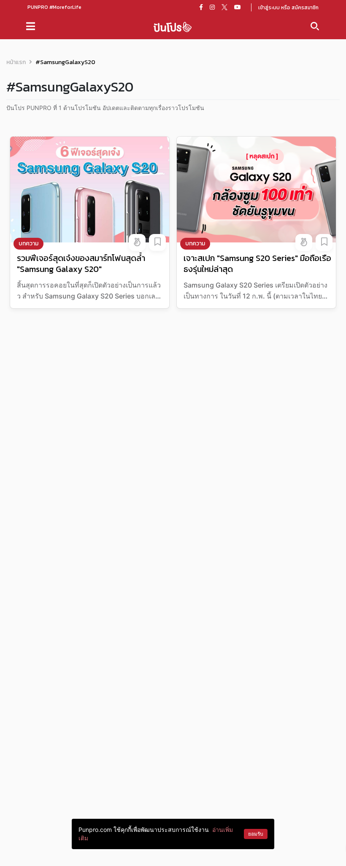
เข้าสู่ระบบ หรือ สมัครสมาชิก (288, 7)
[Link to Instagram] (212, 7)
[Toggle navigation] (30, 26)
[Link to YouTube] (237, 7)
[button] (137, 242)
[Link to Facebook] (201, 7)
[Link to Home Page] (172, 26)
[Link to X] (224, 7)
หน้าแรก (16, 62)
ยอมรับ (255, 834)
